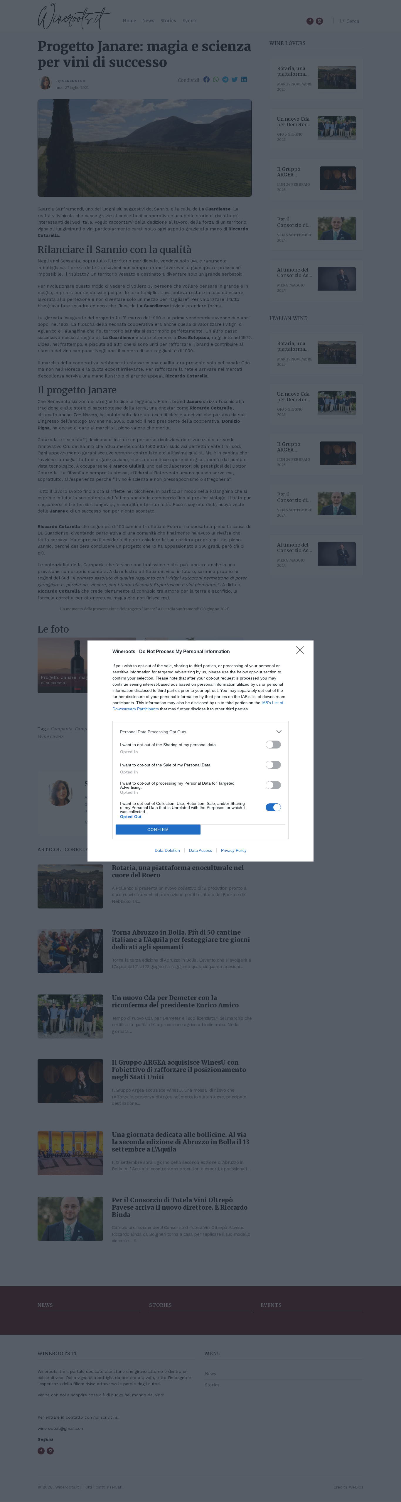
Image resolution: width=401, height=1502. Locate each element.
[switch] (273, 745)
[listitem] (200, 732)
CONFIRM (158, 829)
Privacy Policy (234, 850)
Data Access (200, 850)
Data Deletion (167, 850)
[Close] (302, 652)
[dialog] (200, 751)
